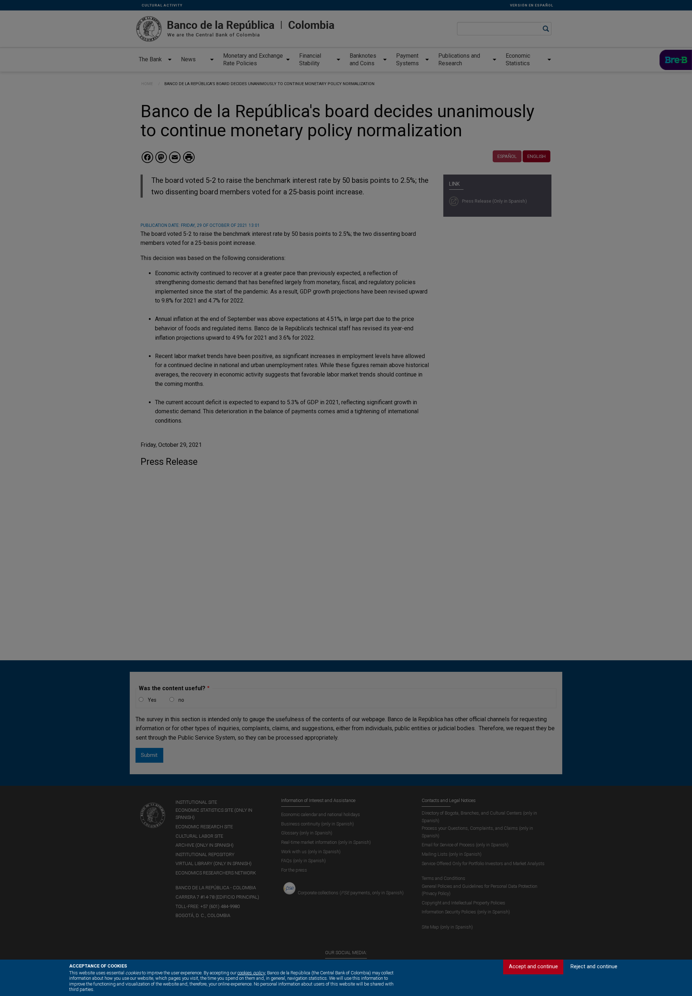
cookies (251, 972)
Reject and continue (594, 967)
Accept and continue (533, 967)
